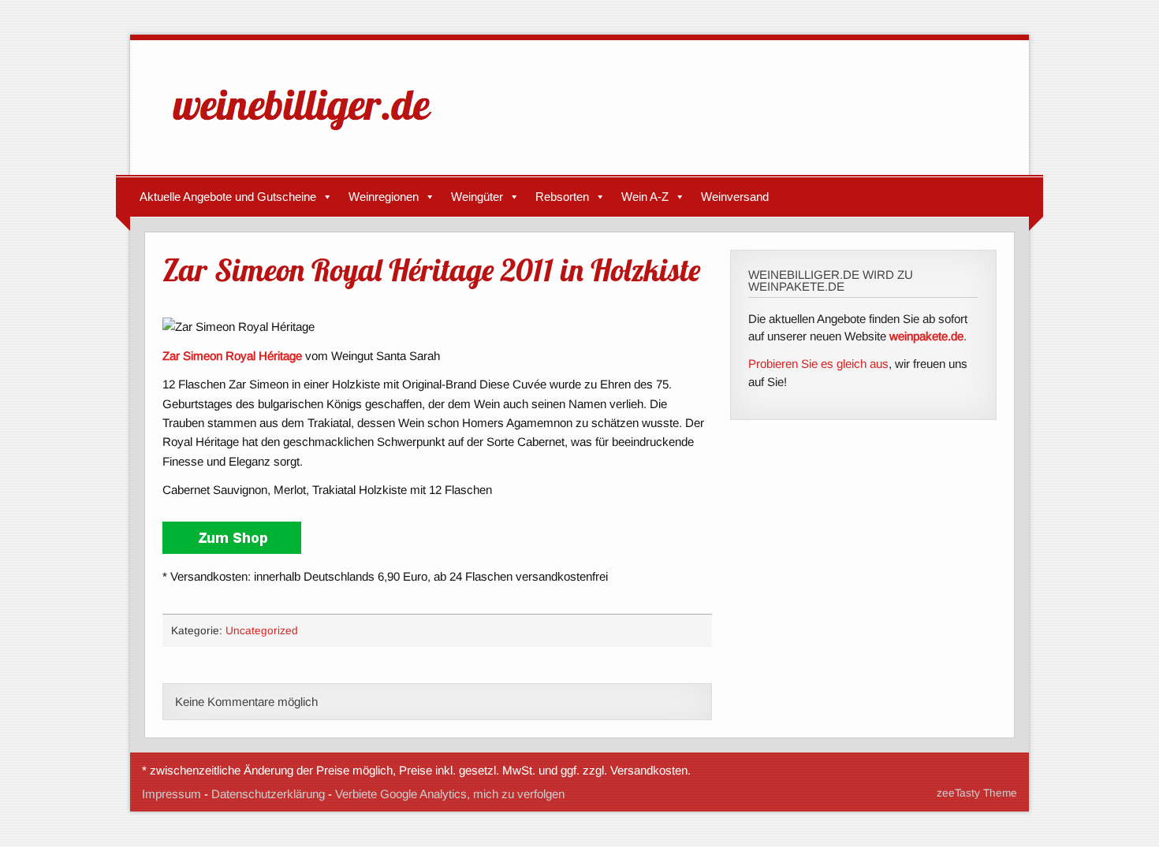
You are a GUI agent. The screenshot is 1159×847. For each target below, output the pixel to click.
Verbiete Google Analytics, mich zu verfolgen (450, 794)
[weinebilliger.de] (309, 133)
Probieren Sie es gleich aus (818, 363)
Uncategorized (261, 631)
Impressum (171, 794)
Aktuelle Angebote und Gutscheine (228, 196)
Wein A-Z (645, 196)
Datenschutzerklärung (268, 794)
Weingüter (477, 196)
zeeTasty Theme (977, 793)
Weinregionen (383, 196)
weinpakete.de (926, 336)
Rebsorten (562, 196)
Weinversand (735, 196)
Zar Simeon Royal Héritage (232, 355)
